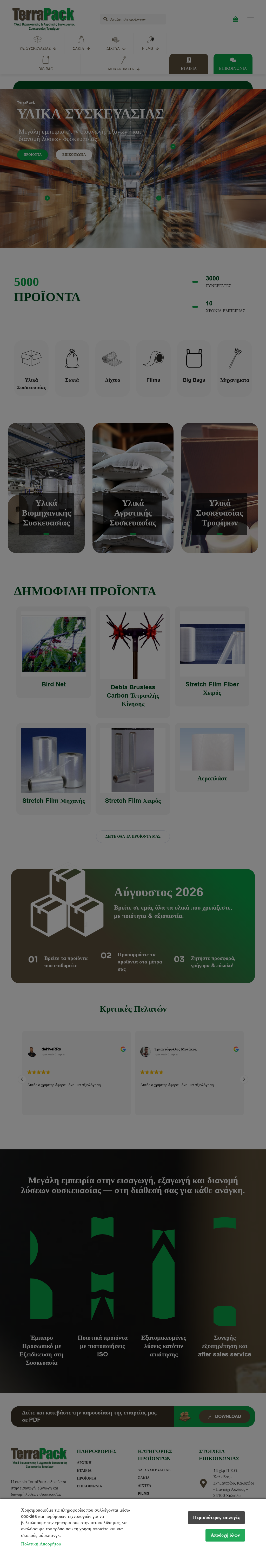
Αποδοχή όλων (225, 1535)
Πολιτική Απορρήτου (41, 1544)
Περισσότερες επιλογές (216, 1517)
